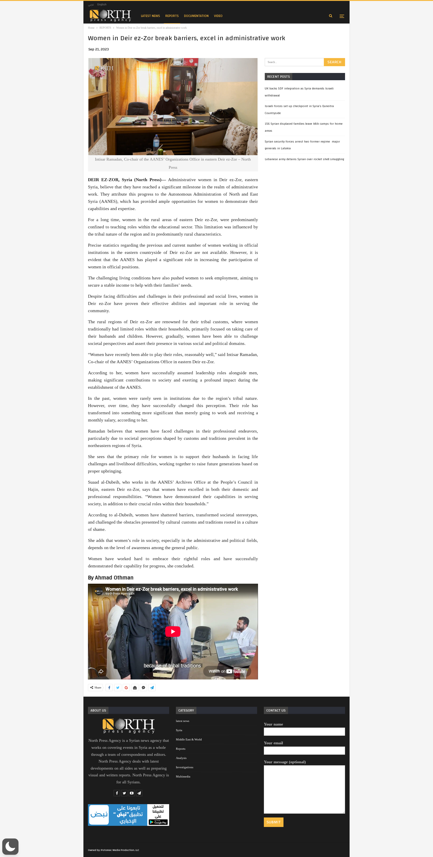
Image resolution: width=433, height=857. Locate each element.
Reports (180, 748)
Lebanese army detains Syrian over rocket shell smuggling (304, 159)
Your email (273, 743)
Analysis (181, 758)
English (101, 4)
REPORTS (172, 16)
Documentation (196, 16)
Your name (273, 724)
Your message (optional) (285, 762)
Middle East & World (189, 739)
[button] (10, 846)
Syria (179, 730)
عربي (91, 4)
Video (218, 16)
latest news (150, 16)
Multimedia (183, 776)
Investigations (184, 767)
